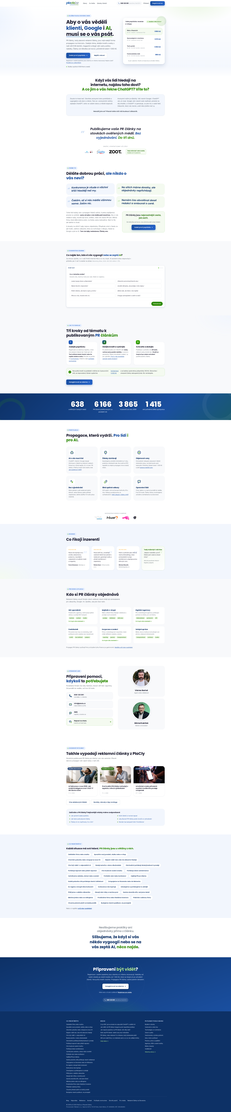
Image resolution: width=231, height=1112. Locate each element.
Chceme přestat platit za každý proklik (82, 903)
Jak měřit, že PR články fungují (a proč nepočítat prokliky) (117, 1027)
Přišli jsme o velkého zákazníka (79, 892)
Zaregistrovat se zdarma (79, 382)
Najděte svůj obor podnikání (124, 647)
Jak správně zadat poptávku (80, 816)
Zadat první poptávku (78, 55)
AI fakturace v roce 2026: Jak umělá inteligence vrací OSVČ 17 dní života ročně (80, 788)
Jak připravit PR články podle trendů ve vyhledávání (135, 819)
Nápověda (74, 1100)
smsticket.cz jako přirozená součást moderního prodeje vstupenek (146, 788)
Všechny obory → (150, 1052)
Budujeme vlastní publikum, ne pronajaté (116, 903)
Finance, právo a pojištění (152, 1040)
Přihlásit (146, 3)
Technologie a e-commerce (153, 1030)
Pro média (122, 1100)
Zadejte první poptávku (136, 151)
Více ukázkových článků (78, 802)
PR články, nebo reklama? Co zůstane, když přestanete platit (118, 1035)
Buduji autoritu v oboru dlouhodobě (108, 865)
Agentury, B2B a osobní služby (154, 1043)
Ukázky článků (102, 3)
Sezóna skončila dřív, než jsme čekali (136, 892)
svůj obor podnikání (85, 908)
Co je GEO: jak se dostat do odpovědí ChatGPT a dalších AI (117, 1024)
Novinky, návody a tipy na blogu (105, 802)
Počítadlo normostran (100, 1100)
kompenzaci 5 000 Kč (115, 372)
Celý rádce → (104, 1041)
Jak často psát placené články (80, 819)
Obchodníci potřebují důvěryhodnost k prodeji (142, 865)
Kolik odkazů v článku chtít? (120, 494)
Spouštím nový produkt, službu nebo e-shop (110, 854)
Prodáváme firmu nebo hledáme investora (113, 898)
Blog (67, 1100)
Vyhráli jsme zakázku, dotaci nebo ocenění (83, 876)
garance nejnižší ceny (146, 467)
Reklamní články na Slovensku (137, 1100)
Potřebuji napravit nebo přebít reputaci (82, 871)
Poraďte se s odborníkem (73, 62)
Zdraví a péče (149, 1032)
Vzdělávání (148, 1049)
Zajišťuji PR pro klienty (138, 876)
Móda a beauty (149, 1046)
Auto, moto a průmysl (151, 1038)
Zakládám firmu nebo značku (78, 854)
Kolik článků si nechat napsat (128, 816)
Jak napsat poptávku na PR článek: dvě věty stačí (115, 1030)
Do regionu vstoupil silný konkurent (80, 887)
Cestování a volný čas (151, 1027)
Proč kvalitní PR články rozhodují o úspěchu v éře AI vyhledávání (115, 787)
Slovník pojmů (113, 1100)
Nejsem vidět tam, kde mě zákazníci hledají (121, 860)
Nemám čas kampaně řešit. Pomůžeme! (131, 822)
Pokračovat (157, 304)
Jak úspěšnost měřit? (75, 470)
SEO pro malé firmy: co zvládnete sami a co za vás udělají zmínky (119, 1038)
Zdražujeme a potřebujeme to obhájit (134, 887)
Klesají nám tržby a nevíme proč (106, 892)
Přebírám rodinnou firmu (142, 898)
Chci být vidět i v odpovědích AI (79, 865)
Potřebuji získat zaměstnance (138, 871)
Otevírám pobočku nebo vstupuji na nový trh (84, 860)
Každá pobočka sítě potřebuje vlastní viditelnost (85, 881)
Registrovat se (157, 3)
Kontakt (89, 1100)
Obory (85, 3)
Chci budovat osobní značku (112, 871)
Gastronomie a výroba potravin (154, 1035)
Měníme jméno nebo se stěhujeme (80, 898)
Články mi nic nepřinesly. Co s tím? (82, 822)
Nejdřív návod (99, 55)
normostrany (75, 359)
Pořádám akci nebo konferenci (115, 876)
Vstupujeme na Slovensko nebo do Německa (124, 881)
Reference (82, 1100)
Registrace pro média (125, 992)
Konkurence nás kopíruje (107, 887)
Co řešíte (92, 3)
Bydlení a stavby (150, 1024)
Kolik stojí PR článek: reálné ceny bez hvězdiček (114, 1032)
